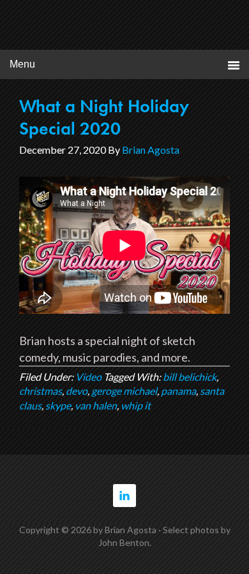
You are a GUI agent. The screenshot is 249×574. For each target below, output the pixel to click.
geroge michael (124, 391)
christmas (40, 391)
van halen (96, 405)
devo (76, 391)
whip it (136, 405)
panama (178, 391)
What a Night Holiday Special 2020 (104, 117)
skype (58, 405)
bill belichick (189, 377)
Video (88, 377)
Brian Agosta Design (124, 28)
